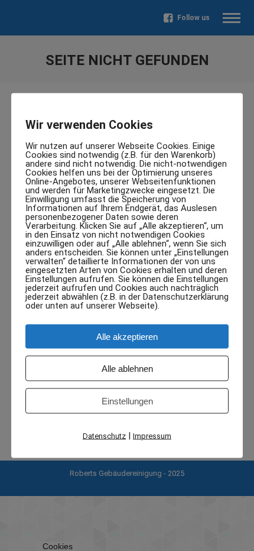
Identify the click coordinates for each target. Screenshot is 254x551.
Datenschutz (104, 436)
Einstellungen (127, 401)
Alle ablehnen (127, 369)
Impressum (152, 436)
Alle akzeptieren (127, 337)
